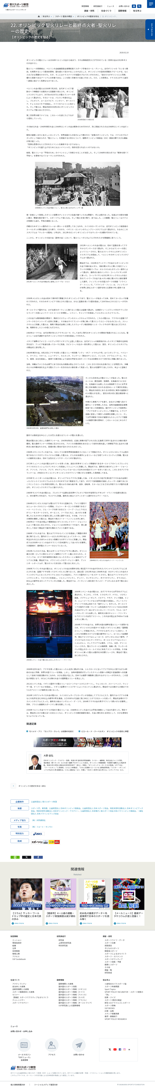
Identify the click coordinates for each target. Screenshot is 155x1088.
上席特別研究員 (65, 942)
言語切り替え (134, 6)
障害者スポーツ (111, 951)
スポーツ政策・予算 (113, 961)
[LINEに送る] (15, 857)
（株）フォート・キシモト (42, 826)
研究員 (61, 940)
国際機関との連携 (66, 983)
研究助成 (108, 972)
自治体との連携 (18, 986)
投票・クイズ (110, 997)
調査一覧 (108, 970)
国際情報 (60, 980)
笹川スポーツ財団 (39, 16)
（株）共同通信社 (38, 820)
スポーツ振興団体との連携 (23, 992)
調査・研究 (107, 936)
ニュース (110, 6)
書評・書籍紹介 (111, 1016)
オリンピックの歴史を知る (88, 16)
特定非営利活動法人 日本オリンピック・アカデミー (57, 811)
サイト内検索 (139, 6)
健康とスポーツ (111, 964)
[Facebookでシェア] (38, 857)
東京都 (44, 808)
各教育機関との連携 (20, 989)
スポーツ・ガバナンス (114, 956)
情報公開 (16, 953)
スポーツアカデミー (20, 1002)
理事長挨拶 (16, 942)
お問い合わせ (124, 6)
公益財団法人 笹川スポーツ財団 (44, 801)
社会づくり (15, 980)
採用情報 (16, 951)
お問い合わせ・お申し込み (21, 1031)
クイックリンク (151, 29)
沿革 (14, 948)
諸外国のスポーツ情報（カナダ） (72, 997)
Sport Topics (110, 989)
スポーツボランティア (114, 959)
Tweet (27, 45)
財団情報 (85, 6)
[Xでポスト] (26, 857)
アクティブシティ (19, 983)
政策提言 (108, 945)
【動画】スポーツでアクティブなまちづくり (30, 997)
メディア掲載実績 (112, 1013)
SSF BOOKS (110, 1008)
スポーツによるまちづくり (115, 953)
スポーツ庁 (35, 808)
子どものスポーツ (112, 948)
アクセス (16, 956)
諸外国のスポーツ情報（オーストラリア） (76, 1002)
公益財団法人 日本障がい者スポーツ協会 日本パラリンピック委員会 (108, 811)
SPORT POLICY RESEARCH (116, 1019)
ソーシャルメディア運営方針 (46, 1084)
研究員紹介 (97, 6)
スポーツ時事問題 (112, 986)
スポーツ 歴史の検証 (63, 16)
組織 (14, 945)
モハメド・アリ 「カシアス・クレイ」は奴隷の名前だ (51, 731)
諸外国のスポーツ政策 (68, 986)
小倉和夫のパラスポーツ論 (115, 983)
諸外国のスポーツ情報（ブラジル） (73, 1000)
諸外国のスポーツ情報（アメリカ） (73, 994)
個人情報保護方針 (18, 1084)
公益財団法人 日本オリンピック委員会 (64, 808)
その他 (107, 967)
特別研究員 (63, 945)
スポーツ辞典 (110, 1005)
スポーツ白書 (110, 942)
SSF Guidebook (19, 959)
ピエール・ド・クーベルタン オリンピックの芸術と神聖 (105, 731)
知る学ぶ (46, 16)
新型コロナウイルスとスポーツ (117, 1002)
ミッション (16, 940)
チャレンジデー (18, 1000)
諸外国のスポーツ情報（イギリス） (73, 989)
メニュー (151, 4)
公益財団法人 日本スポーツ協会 (95, 808)
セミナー (16, 994)
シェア (38, 45)
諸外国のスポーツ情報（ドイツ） (72, 992)
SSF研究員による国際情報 (69, 1005)
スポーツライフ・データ (115, 940)
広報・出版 (109, 1011)
